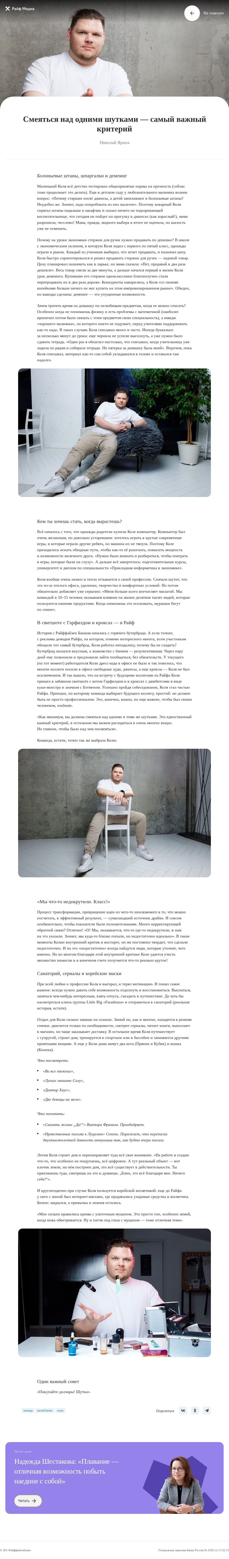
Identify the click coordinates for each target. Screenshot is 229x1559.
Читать (24, 1501)
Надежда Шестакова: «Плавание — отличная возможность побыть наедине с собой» (66, 1471)
